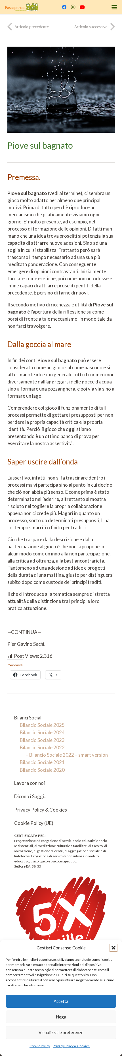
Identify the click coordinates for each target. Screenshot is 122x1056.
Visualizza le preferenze (61, 1032)
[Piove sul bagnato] (61, 50)
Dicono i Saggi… (30, 796)
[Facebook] (64, 7)
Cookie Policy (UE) (33, 823)
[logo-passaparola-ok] (22, 7)
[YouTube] (82, 7)
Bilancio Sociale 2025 (42, 725)
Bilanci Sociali (28, 718)
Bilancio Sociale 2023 (42, 740)
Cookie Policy (40, 1046)
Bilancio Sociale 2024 (42, 732)
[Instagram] (73, 7)
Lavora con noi (29, 783)
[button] (113, 948)
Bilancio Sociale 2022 (42, 747)
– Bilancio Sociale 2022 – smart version (67, 755)
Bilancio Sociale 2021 (42, 762)
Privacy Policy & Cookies (71, 1046)
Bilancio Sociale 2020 (42, 770)
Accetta (61, 1001)
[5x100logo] (61, 921)
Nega (61, 1016)
